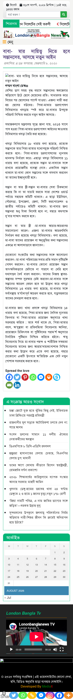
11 (18, 564)
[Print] (48, 377)
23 (64, 570)
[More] (68, 695)
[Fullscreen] (62, 649)
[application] (36, 637)
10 (9, 564)
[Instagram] (50, 695)
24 (9, 576)
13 (36, 564)
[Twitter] (17, 377)
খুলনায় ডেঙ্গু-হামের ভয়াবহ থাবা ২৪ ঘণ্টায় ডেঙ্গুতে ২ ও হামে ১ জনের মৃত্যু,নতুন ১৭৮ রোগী (38, 491)
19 (27, 570)
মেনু (9, 41)
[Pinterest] (25, 377)
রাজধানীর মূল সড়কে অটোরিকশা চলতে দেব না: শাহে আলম (38, 424)
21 (45, 570)
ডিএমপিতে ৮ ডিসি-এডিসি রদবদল (30, 446)
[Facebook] (9, 377)
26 (27, 576)
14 (45, 564)
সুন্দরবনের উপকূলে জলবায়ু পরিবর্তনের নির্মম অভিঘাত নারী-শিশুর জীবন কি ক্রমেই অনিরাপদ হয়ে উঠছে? (38, 517)
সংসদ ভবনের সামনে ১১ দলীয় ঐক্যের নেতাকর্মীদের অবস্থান (38, 436)
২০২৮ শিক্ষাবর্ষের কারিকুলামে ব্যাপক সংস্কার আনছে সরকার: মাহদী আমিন (38, 479)
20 (36, 570)
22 (55, 570)
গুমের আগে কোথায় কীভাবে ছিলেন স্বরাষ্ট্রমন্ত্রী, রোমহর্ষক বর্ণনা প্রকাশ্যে (38, 467)
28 (45, 576)
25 (18, 576)
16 (64, 564)
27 (36, 576)
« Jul (7, 597)
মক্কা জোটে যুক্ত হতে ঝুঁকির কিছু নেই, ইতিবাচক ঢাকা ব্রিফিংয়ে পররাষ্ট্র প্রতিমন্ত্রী (38, 413)
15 (55, 564)
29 (55, 576)
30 (64, 576)
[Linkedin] (17, 385)
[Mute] (55, 649)
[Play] (11, 649)
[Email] (9, 385)
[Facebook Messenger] (40, 377)
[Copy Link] (31, 695)
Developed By (37, 686)
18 (18, 570)
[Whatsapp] (32, 377)
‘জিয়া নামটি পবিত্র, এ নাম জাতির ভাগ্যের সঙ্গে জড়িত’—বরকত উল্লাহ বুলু (38, 503)
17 (9, 570)
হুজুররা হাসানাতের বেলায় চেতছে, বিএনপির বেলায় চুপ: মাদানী (38, 455)
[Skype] (56, 377)
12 (27, 564)
